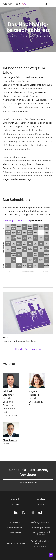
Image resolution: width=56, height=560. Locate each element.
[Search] (46, 4)
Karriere (41, 499)
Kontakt (41, 504)
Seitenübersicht (15, 527)
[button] (11, 403)
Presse (15, 504)
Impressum (15, 522)
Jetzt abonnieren (28, 482)
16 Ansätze (24, 220)
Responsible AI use (16, 543)
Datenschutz (15, 532)
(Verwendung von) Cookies (41, 532)
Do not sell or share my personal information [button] (39, 543)
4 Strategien (9, 220)
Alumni (15, 499)
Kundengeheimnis (41, 527)
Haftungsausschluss (41, 522)
